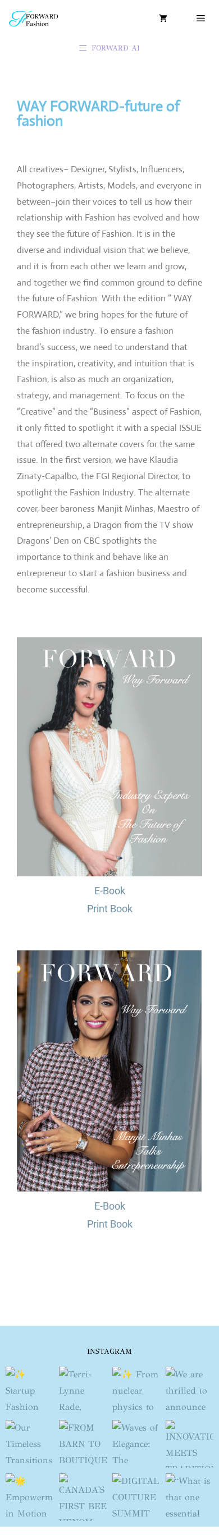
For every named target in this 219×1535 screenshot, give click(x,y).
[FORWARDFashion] (33, 18)
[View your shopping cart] (163, 18)
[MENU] (199, 18)
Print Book (110, 908)
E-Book (109, 891)
